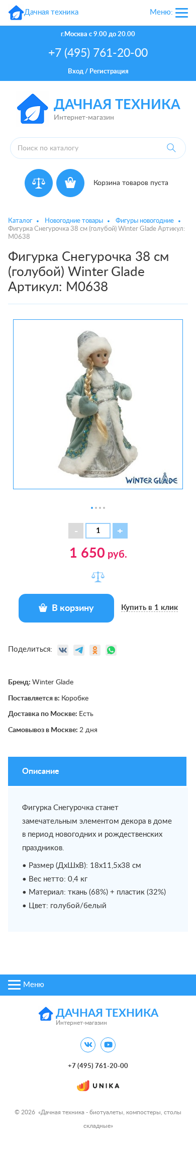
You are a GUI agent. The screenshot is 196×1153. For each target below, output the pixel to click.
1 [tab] (92, 508)
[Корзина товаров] (70, 183)
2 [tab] (96, 508)
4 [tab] (104, 508)
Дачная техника (117, 105)
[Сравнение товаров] (39, 183)
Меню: (161, 12)
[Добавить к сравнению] (98, 576)
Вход (75, 71)
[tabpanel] (98, 404)
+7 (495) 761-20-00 (98, 53)
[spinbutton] (98, 531)
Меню (33, 985)
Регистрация (109, 71)
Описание (40, 771)
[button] (120, 531)
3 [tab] (100, 508)
